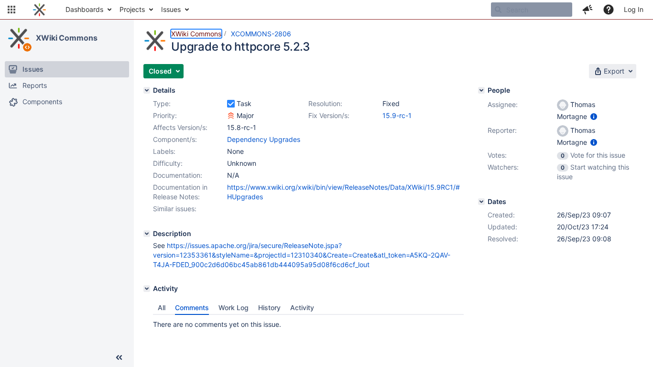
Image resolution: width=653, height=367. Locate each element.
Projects (132, 9)
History (269, 307)
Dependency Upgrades (263, 139)
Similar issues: (174, 209)
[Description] (146, 233)
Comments (192, 307)
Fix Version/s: (328, 115)
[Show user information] (594, 116)
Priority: (165, 115)
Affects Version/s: (180, 127)
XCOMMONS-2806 (261, 34)
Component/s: (175, 139)
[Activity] (146, 288)
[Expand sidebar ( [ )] (119, 357)
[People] (481, 90)
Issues (171, 9)
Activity (302, 307)
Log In (633, 9)
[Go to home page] (39, 9)
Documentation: (177, 175)
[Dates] (481, 201)
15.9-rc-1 (397, 115)
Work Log (233, 307)
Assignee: (503, 104)
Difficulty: (168, 163)
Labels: (164, 151)
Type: (162, 103)
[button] (11, 9)
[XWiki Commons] (18, 38)
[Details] (146, 90)
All (161, 307)
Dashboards (84, 9)
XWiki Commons (67, 38)
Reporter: (502, 130)
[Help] (608, 9)
